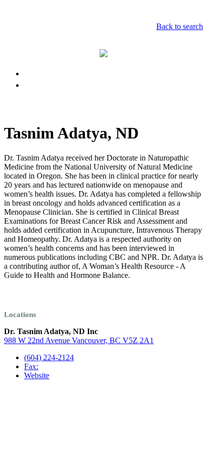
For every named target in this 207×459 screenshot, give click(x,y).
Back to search (179, 26)
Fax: (31, 366)
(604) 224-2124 (49, 357)
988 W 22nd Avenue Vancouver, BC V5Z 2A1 (79, 340)
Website (36, 375)
